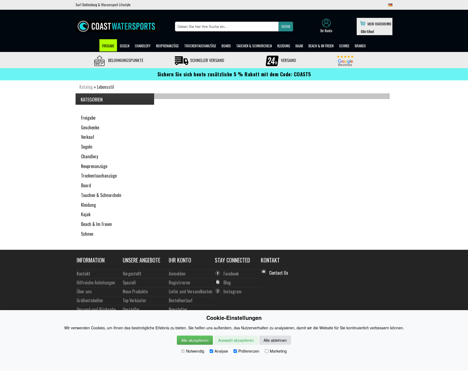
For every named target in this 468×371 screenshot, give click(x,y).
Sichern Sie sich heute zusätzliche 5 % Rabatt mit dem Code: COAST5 (234, 74)
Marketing (278, 351)
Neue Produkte (135, 291)
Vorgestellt (132, 273)
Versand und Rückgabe (96, 309)
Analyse (221, 351)
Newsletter (178, 309)
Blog (227, 282)
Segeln (124, 45)
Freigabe (108, 45)
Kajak (299, 45)
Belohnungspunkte (125, 60)
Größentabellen (90, 300)
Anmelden (177, 273)
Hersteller (131, 309)
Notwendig (195, 351)
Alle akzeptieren (195, 340)
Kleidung (283, 45)
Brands (360, 45)
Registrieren (179, 282)
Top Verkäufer (134, 300)
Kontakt (83, 273)
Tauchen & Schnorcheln (254, 45)
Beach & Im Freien (321, 45)
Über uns (84, 291)
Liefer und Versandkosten (190, 291)
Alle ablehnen (275, 340)
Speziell (129, 282)
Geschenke (90, 127)
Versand (288, 60)
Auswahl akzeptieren (236, 340)
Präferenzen (248, 351)
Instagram (232, 291)
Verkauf (87, 137)
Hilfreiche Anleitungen (96, 282)
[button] (285, 26)
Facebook (231, 273)
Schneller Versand (206, 60)
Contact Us (278, 273)
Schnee (344, 45)
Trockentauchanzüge (200, 45)
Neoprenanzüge (167, 45)
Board (226, 45)
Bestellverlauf (181, 300)
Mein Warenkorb (378, 23)
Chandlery (143, 45)
